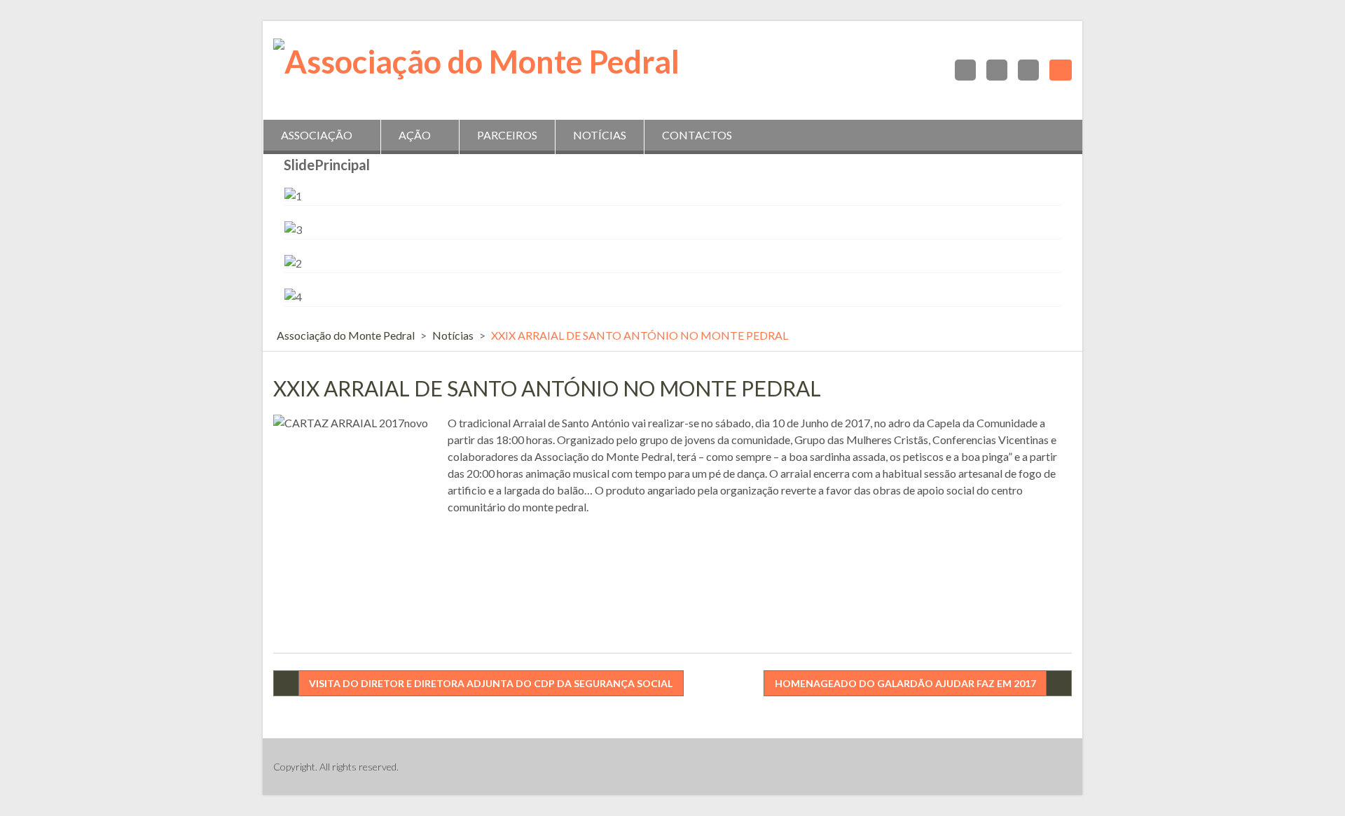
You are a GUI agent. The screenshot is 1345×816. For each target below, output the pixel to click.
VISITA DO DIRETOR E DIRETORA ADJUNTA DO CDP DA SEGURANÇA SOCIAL (490, 683)
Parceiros (507, 134)
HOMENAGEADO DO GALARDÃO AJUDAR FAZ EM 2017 (905, 683)
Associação (316, 134)
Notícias (599, 134)
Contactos (697, 134)
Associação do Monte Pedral (346, 335)
